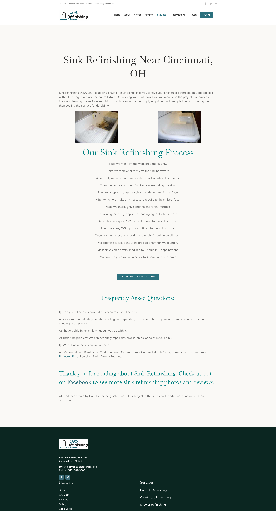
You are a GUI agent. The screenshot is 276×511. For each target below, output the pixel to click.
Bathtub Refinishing (153, 490)
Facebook (79, 382)
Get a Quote (65, 508)
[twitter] (67, 477)
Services (63, 499)
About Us (64, 494)
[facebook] (61, 477)
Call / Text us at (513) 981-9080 (71, 3)
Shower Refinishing (153, 504)
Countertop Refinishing (155, 497)
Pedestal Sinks (68, 356)
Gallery (63, 504)
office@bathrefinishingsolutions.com (100, 3)
